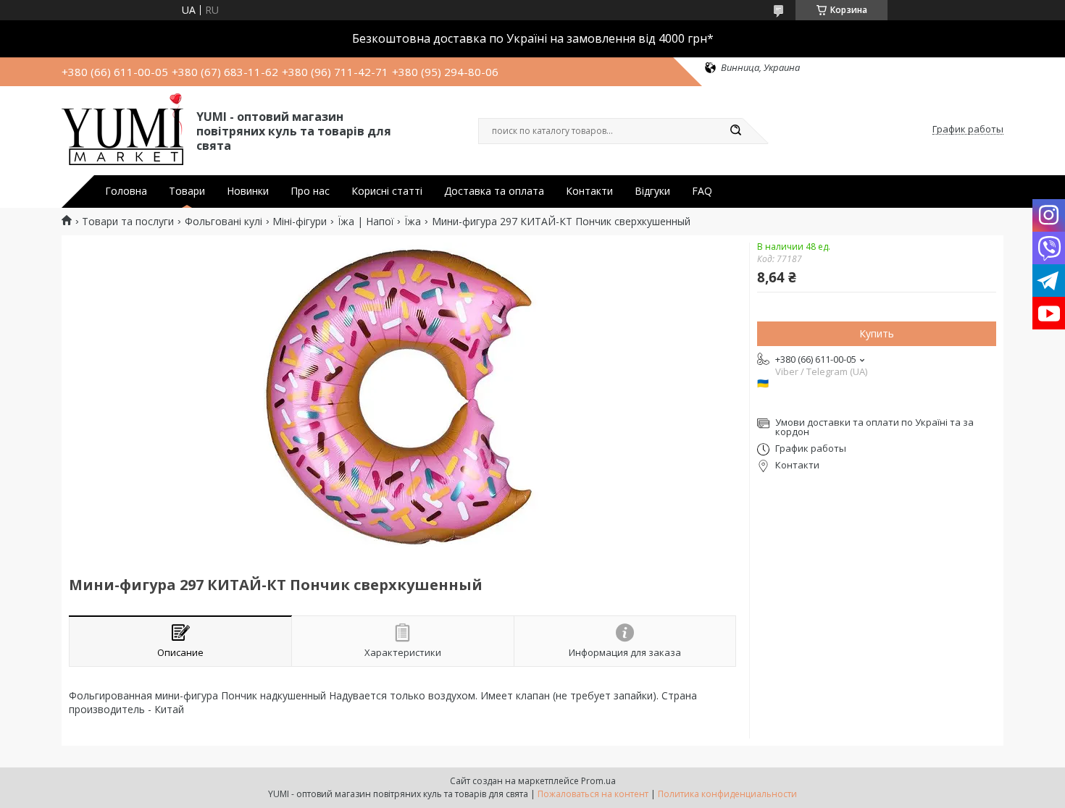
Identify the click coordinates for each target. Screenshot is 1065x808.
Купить (876, 333)
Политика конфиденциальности (727, 794)
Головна (126, 191)
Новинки (248, 191)
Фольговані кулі (223, 221)
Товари (187, 191)
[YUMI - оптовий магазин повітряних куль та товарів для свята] (122, 129)
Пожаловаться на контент (593, 794)
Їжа (412, 221)
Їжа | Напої (366, 221)
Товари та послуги (128, 221)
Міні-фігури (299, 221)
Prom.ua (598, 781)
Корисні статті (386, 191)
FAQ (702, 191)
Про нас (310, 191)
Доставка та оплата (494, 191)
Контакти (589, 191)
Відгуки (652, 191)
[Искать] (735, 131)
